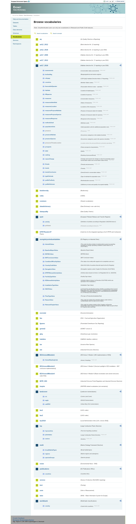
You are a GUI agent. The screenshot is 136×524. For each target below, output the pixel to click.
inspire (42, 386)
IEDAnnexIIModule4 (47, 374)
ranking (47, 155)
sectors (47, 438)
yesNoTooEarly (49, 180)
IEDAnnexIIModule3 (47, 366)
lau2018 (43, 421)
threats (47, 164)
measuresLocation (51, 106)
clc (46, 396)
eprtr (41, 217)
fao (41, 318)
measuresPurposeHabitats (53, 110)
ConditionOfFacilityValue (53, 261)
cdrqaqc (47, 78)
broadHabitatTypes (51, 450)
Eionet (21, 15)
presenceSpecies (50, 138)
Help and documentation (20, 19)
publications (44, 469)
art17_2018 (44, 65)
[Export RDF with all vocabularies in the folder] (120, 65)
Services (15, 40)
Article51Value (49, 244)
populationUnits (50, 126)
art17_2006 (44, 55)
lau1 (41, 410)
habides (43, 339)
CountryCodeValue (51, 265)
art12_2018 (44, 50)
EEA (21, 1)
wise (41, 496)
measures (48, 98)
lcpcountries (49, 431)
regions (47, 454)
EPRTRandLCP (45, 232)
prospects (48, 147)
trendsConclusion (50, 172)
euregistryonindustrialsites (50, 239)
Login (107, 1)
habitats (47, 90)
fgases (42, 323)
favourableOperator (51, 86)
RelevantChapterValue (52, 304)
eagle (46, 400)
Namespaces (17, 44)
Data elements (17, 29)
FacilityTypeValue (50, 276)
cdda (42, 196)
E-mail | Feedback (18, 518)
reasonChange (49, 159)
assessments (49, 70)
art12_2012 (44, 44)
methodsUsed (49, 122)
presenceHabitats (50, 134)
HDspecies (48, 94)
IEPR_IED (43, 381)
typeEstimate (49, 176)
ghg (41, 334)
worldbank (44, 501)
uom (41, 490)
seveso (42, 480)
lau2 (41, 415)
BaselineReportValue (51, 250)
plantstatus (48, 434)
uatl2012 (47, 404)
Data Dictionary (28, 15)
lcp (41, 426)
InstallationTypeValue (51, 285)
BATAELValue (49, 254)
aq (41, 39)
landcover (43, 392)
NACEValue (48, 289)
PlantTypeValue (50, 296)
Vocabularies (17, 37)
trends (47, 168)
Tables (15, 26)
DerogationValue (50, 269)
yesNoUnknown (50, 184)
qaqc (46, 151)
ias (41, 344)
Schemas (16, 33)
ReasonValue (49, 300)
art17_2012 (44, 60)
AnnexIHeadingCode (51, 360)
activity (47, 222)
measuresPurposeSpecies (53, 114)
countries (48, 82)
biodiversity (44, 190)
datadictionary (45, 206)
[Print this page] (110, 1)
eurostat (43, 313)
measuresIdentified (51, 102)
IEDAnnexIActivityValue (52, 280)
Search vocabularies (42, 33)
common (43, 201)
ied (41, 350)
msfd (42, 445)
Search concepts (57, 33)
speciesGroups (49, 457)
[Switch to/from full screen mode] (113, 1)
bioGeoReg (48, 74)
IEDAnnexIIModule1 (47, 355)
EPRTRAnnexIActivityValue (53, 273)
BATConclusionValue (51, 258)
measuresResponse (51, 118)
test (41, 485)
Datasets (16, 22)
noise (42, 464)
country (47, 506)
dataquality (44, 211)
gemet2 (42, 329)
